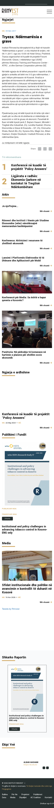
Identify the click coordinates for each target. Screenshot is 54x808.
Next (50, 699)
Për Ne (14, 794)
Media (12, 797)
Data (4, 797)
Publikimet (37, 794)
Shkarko (7, 518)
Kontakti (48, 797)
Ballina (5, 794)
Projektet (25, 794)
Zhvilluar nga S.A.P (47, 803)
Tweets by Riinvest (10, 608)
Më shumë (44, 211)
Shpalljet (23, 797)
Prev (4, 699)
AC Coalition (36, 797)
